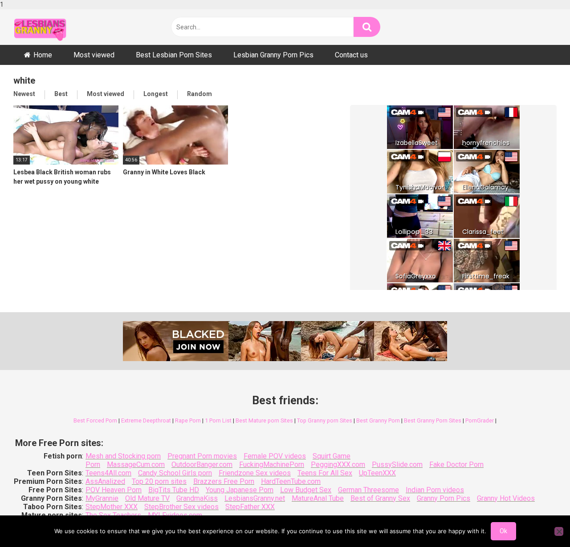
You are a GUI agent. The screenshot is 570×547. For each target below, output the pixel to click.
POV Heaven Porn (114, 490)
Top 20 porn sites (159, 481)
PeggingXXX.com (338, 464)
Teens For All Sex (324, 473)
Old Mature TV (147, 498)
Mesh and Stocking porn (123, 456)
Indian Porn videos (435, 490)
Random (199, 93)
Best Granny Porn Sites (432, 420)
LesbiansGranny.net (254, 498)
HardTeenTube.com (291, 481)
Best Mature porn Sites (264, 420)
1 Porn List (218, 420)
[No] (558, 531)
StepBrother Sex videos (181, 507)
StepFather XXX (250, 507)
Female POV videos (275, 456)
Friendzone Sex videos (255, 473)
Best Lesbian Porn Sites (174, 55)
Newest (24, 93)
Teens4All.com (108, 473)
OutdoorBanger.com (201, 464)
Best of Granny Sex (380, 498)
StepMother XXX (112, 507)
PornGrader (479, 420)
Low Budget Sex (305, 490)
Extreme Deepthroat (146, 420)
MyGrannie (102, 498)
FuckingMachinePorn (271, 464)
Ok (503, 531)
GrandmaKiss (197, 498)
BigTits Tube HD (173, 490)
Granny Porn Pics (443, 498)
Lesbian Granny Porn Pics (273, 55)
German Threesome (368, 490)
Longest (155, 93)
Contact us (351, 55)
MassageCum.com (136, 464)
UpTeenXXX (377, 473)
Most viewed (93, 55)
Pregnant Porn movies (202, 456)
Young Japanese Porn (239, 490)
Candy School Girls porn (175, 473)
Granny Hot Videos (506, 498)
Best (61, 93)
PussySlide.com (397, 464)
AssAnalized (105, 481)
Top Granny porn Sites (324, 420)
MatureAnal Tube (318, 498)
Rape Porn (188, 420)
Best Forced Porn (95, 420)
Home (42, 55)
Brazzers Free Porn (223, 481)
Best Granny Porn (378, 420)
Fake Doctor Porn (456, 464)
